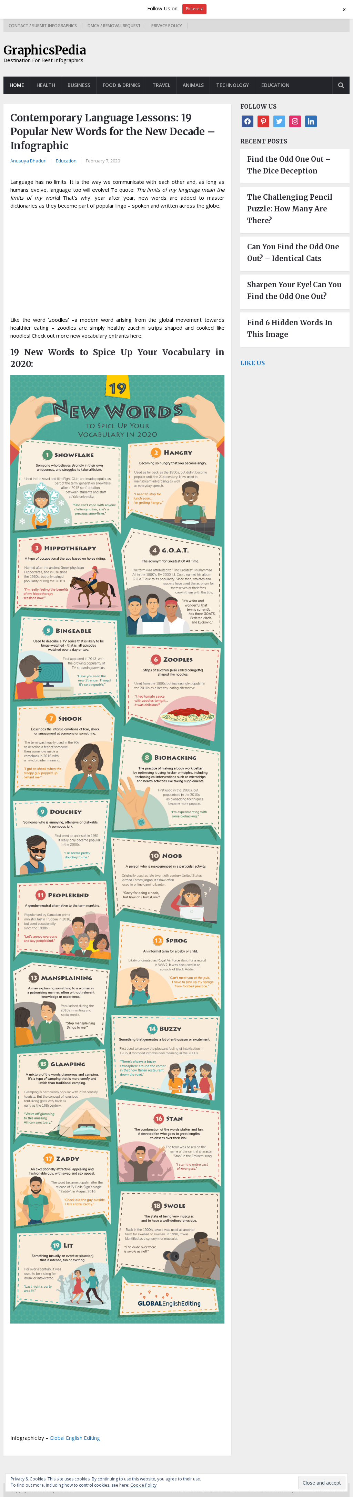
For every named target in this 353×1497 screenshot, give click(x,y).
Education (275, 85)
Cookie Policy (143, 1485)
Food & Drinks (121, 85)
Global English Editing (75, 1437)
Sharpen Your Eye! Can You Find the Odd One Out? (294, 290)
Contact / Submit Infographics (43, 26)
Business (79, 85)
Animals (193, 85)
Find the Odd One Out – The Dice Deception (289, 165)
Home (17, 85)
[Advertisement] (117, 265)
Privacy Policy (166, 26)
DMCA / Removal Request (114, 26)
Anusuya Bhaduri (28, 161)
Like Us (252, 363)
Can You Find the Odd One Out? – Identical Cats (293, 252)
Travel (161, 85)
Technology (232, 85)
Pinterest (194, 9)
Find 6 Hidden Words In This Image (289, 328)
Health (46, 85)
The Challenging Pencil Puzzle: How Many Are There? (290, 209)
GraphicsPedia (44, 50)
